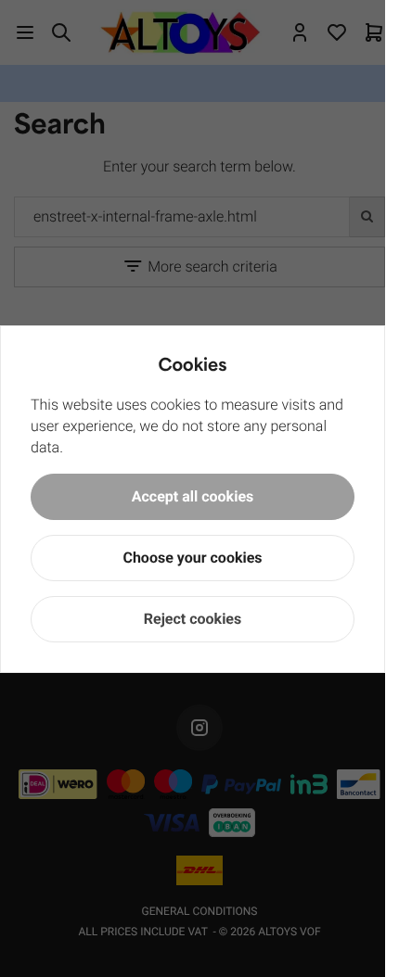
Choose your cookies (192, 557)
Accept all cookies (193, 496)
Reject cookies (192, 619)
